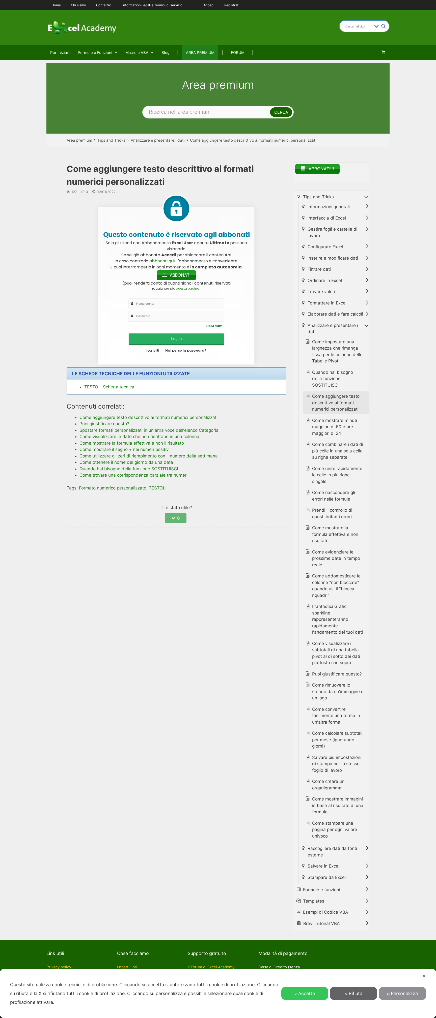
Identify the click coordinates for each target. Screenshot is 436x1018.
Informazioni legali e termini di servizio (152, 5)
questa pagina (187, 288)
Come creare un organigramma (328, 784)
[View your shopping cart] (384, 52)
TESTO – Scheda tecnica (109, 386)
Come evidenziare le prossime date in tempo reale (336, 558)
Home (56, 5)
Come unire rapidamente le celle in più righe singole (337, 475)
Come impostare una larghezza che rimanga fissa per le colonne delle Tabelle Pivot (337, 351)
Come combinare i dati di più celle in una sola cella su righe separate (337, 451)
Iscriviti (152, 350)
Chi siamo (78, 5)
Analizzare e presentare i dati (158, 140)
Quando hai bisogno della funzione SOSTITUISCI (332, 379)
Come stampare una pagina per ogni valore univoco (334, 830)
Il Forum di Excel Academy (211, 967)
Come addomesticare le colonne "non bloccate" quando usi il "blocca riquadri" (336, 585)
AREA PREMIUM (200, 52)
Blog (165, 52)
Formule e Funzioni (95, 52)
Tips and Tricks (111, 140)
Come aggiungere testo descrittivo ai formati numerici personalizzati (253, 140)
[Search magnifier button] (383, 26)
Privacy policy (58, 967)
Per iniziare (60, 52)
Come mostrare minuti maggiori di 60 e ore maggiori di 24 (334, 427)
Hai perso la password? (185, 350)
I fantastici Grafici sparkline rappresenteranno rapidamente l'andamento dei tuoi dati (337, 619)
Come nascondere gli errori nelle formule (333, 496)
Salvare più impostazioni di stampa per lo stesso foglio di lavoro (336, 764)
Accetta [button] (306, 993)
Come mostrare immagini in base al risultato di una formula (337, 805)
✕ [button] (424, 976)
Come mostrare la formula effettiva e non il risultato (337, 534)
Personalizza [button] (404, 993)
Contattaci (104, 5)
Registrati (231, 5)
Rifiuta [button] (355, 993)
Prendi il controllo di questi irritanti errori (332, 513)
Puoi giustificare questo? (337, 673)
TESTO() (157, 487)
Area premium (79, 140)
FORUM (237, 52)
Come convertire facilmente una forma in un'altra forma (336, 716)
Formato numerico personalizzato (112, 487)
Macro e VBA (136, 52)
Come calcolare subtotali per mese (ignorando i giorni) (337, 740)
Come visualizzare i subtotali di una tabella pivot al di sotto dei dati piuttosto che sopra (336, 653)
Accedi (209, 5)
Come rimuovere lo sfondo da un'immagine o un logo (338, 691)
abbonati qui (161, 261)
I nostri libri (127, 967)
